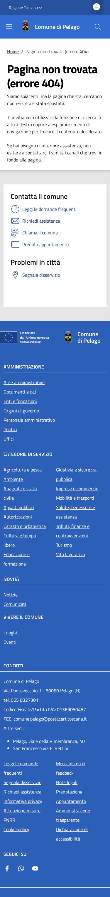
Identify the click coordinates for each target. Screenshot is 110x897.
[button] (26, 7)
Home (13, 51)
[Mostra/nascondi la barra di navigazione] (9, 26)
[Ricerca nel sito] (97, 26)
